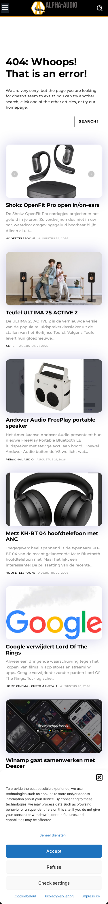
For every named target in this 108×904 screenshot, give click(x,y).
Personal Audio (20, 459)
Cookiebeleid (25, 896)
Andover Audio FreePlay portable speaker (50, 423)
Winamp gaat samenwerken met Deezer (50, 763)
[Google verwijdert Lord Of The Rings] (54, 612)
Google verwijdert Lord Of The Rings (46, 650)
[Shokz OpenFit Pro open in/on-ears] (54, 171)
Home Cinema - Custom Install (32, 686)
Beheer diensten (52, 835)
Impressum (91, 896)
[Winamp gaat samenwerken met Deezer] (54, 726)
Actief (11, 345)
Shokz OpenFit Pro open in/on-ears (53, 205)
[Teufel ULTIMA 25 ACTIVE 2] (54, 278)
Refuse (54, 867)
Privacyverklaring (59, 896)
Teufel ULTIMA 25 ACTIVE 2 (42, 312)
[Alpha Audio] (54, 7)
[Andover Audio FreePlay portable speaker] (54, 386)
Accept (54, 851)
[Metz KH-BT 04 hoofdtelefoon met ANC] (54, 499)
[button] (99, 777)
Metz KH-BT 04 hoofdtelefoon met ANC (52, 536)
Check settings (54, 883)
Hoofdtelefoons (21, 238)
